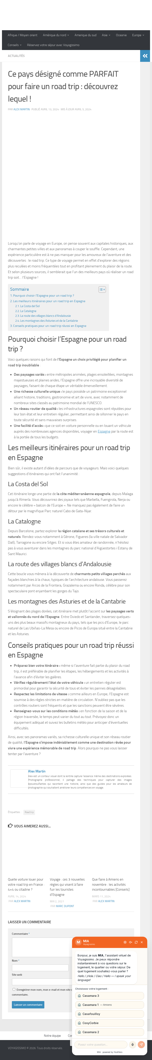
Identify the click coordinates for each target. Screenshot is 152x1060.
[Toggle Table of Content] (100, 289)
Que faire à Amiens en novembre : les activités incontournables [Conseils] (110, 884)
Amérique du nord (54, 35)
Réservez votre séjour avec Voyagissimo (53, 45)
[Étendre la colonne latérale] (145, 56)
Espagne (104, 431)
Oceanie (121, 35)
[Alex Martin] (19, 786)
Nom (15, 960)
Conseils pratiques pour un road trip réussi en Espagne (49, 326)
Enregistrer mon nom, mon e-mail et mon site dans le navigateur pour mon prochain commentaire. (64, 992)
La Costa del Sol (30, 306)
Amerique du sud (85, 35)
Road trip (29, 812)
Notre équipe (52, 1035)
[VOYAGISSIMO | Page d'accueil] (76, 15)
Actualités (16, 56)
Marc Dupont (65, 906)
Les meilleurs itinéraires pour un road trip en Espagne (49, 301)
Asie (104, 35)
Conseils (13, 45)
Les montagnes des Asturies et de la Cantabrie (49, 321)
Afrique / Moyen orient (22, 35)
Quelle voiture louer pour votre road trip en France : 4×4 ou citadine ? (26, 884)
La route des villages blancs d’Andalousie (45, 316)
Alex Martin (21, 109)
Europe (136, 35)
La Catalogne (28, 311)
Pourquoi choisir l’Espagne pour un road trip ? (43, 295)
